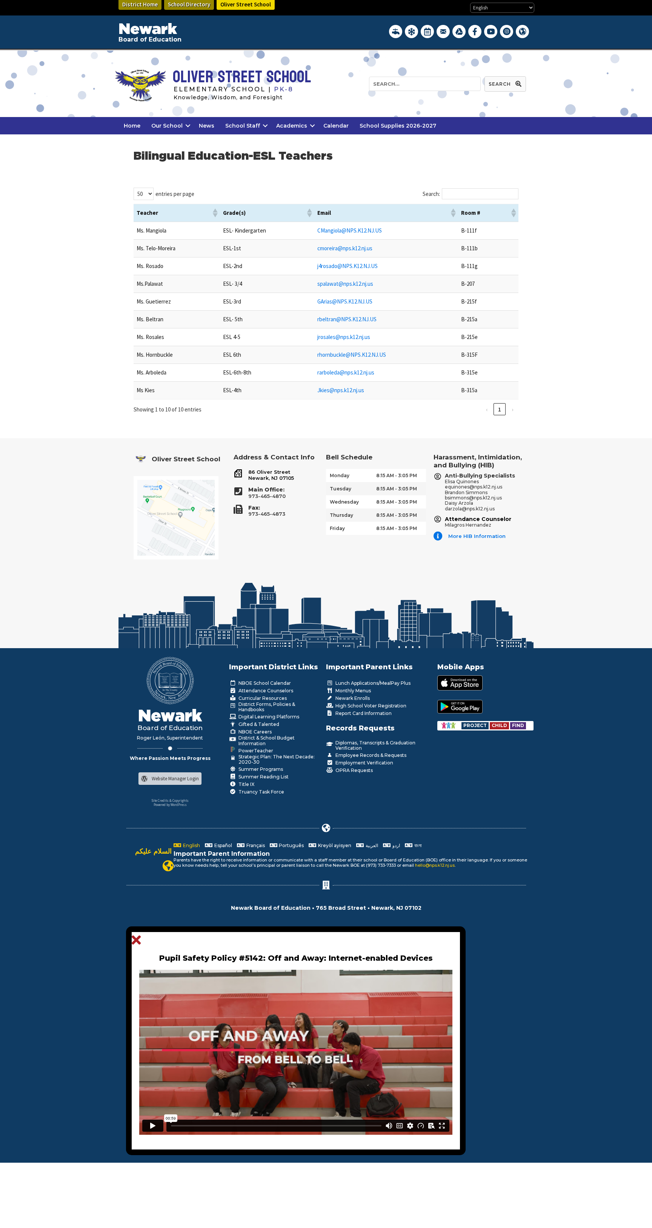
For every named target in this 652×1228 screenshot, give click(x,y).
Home (132, 125)
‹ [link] (486, 409)
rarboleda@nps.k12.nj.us (345, 372)
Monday (339, 475)
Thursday (341, 515)
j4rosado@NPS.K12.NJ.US (347, 266)
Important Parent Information (222, 853)
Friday (337, 528)
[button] (214, 212)
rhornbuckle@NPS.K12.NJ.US (351, 354)
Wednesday (344, 502)
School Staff (242, 125)
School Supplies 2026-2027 (398, 125)
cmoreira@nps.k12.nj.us (344, 248)
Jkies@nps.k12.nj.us (340, 390)
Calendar (336, 125)
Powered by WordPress (170, 805)
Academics (291, 125)
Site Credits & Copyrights (170, 800)
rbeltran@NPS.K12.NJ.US (347, 319)
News (206, 125)
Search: (431, 193)
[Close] (138, 940)
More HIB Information (477, 536)
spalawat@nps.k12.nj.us (345, 283)
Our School (167, 125)
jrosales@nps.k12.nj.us (343, 337)
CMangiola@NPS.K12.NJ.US (349, 230)
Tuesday (340, 489)
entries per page (174, 193)
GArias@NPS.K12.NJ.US (344, 301)
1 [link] (499, 409)
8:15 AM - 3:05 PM (396, 475)
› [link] (512, 409)
